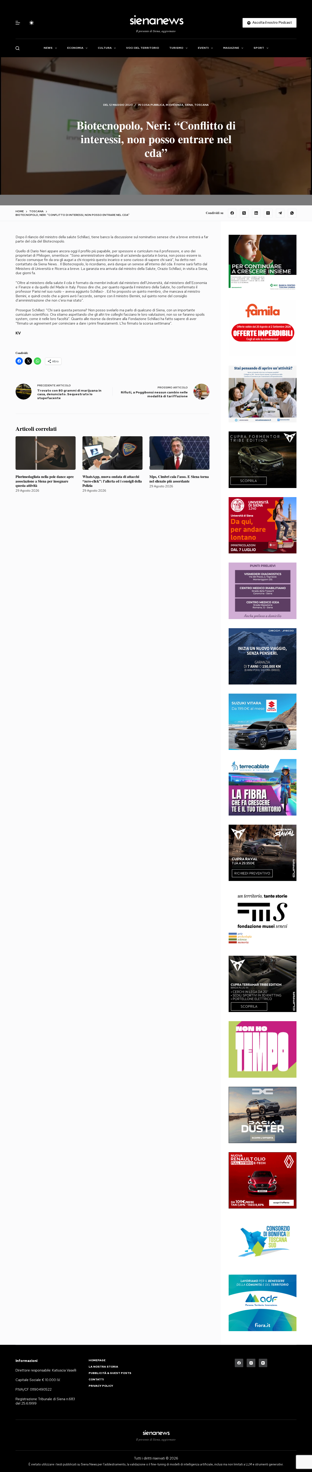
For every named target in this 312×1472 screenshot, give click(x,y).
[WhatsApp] (292, 213)
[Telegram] (280, 213)
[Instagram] (251, 1363)
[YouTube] (263, 1363)
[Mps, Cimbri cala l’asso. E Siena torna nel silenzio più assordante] (179, 453)
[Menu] (18, 23)
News (48, 48)
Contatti (96, 1379)
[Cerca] (17, 48)
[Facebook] (232, 213)
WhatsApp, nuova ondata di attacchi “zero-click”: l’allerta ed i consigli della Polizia (112, 481)
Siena (189, 105)
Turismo (176, 48)
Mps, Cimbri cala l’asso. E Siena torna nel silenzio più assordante (179, 478)
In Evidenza (174, 105)
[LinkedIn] (256, 213)
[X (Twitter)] (244, 213)
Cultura (105, 48)
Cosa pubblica (153, 105)
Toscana (201, 105)
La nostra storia (103, 1367)
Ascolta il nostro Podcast (272, 22)
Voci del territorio (142, 48)
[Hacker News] (268, 213)
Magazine (231, 48)
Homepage (97, 1360)
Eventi (203, 48)
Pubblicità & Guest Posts (110, 1373)
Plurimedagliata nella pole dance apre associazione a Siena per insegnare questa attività (45, 481)
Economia (75, 48)
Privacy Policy (101, 1386)
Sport (259, 48)
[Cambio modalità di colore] (31, 23)
